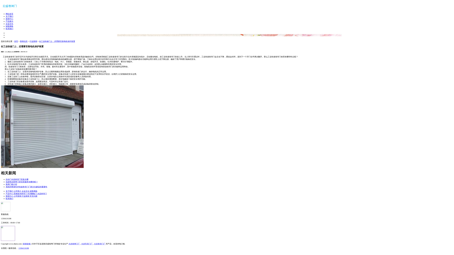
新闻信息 (24, 41)
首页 (16, 41)
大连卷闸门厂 (74, 244)
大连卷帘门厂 (100, 244)
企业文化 (9, 24)
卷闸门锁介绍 (11, 184)
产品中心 (10, 194)
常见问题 (33, 196)
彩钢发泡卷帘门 (20, 194)
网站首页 (9, 14)
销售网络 (9, 26)
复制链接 (27, 244)
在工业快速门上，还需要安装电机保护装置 (57, 41)
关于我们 (9, 16)
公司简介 (18, 191)
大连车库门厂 (87, 244)
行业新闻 (33, 41)
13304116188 (23, 248)
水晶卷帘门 (42, 194)
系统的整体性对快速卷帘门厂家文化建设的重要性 (26, 187)
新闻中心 (9, 19)
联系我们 (9, 29)
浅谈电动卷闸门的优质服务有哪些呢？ (22, 182)
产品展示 (9, 21)
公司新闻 (18, 196)
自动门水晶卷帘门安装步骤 (17, 179)
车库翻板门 (32, 194)
